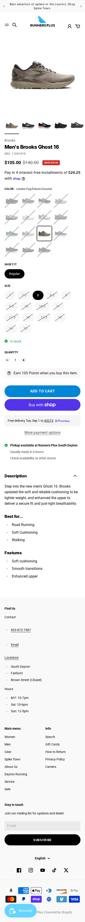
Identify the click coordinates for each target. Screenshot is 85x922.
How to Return (55, 752)
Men (8, 744)
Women (10, 737)
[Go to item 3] (44, 125)
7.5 (24, 295)
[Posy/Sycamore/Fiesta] (12, 233)
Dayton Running (16, 774)
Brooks (10, 140)
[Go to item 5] (77, 125)
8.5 (52, 295)
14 (11, 328)
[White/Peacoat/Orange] (28, 233)
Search (50, 737)
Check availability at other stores (33, 458)
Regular (14, 274)
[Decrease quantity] (7, 360)
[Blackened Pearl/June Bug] (60, 217)
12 (28, 317)
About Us (11, 767)
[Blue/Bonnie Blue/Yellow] (60, 233)
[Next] (81, 6)
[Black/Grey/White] (28, 201)
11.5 (12, 317)
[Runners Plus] (42, 21)
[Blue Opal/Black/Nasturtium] (44, 201)
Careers (50, 767)
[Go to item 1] (12, 125)
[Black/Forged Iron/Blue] (12, 250)
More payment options (42, 432)
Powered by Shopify (58, 912)
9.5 (11, 306)
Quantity (11, 352)
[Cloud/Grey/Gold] (60, 201)
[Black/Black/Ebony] (12, 201)
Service (10, 781)
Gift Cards (52, 744)
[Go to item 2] (28, 125)
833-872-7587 (21, 630)
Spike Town (12, 759)
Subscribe (42, 840)
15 (25, 328)
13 (60, 317)
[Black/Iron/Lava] (44, 250)
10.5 (42, 306)
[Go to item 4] (60, 125)
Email (15, 644)
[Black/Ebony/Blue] (28, 250)
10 (26, 306)
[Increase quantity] (23, 360)
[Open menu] (7, 25)
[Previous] (4, 6)
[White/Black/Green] (44, 217)
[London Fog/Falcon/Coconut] (44, 233)
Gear (8, 752)
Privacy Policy (55, 759)
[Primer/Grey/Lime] (12, 217)
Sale (7, 789)
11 (58, 306)
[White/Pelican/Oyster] (28, 217)
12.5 (44, 317)
